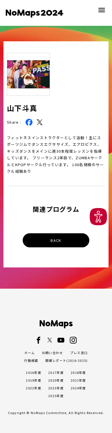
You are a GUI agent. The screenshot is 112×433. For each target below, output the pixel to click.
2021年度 (78, 380)
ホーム (29, 352)
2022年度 (33, 388)
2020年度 (56, 380)
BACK (56, 240)
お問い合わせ (52, 352)
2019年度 (33, 380)
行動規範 (31, 360)
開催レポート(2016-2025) (66, 360)
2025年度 (56, 395)
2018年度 (78, 372)
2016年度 (33, 372)
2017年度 (56, 372)
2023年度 (56, 388)
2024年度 (78, 388)
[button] (98, 216)
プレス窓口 (79, 352)
